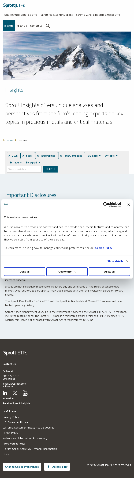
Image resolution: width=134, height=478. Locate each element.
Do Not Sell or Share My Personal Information (30, 448)
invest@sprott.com (14, 383)
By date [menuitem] (93, 156)
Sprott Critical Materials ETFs (20, 15)
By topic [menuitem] (109, 156)
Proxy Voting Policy (14, 443)
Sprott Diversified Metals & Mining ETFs (98, 15)
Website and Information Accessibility (25, 438)
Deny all (24, 271)
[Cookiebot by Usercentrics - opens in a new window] (106, 204)
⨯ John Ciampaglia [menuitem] (71, 156)
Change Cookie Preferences (22, 467)
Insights (8, 26)
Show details (115, 261)
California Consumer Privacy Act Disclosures (28, 427)
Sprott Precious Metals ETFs (57, 15)
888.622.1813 (11, 376)
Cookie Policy (104, 248)
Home (6, 454)
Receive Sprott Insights (17, 403)
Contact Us (36, 26)
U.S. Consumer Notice (15, 422)
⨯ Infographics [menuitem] (46, 156)
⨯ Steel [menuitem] (27, 156)
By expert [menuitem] (31, 162)
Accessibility (60, 467)
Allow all (109, 271)
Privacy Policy (11, 417)
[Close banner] (129, 204)
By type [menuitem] (14, 162)
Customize (65, 271)
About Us (22, 26)
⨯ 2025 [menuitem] (13, 156)
